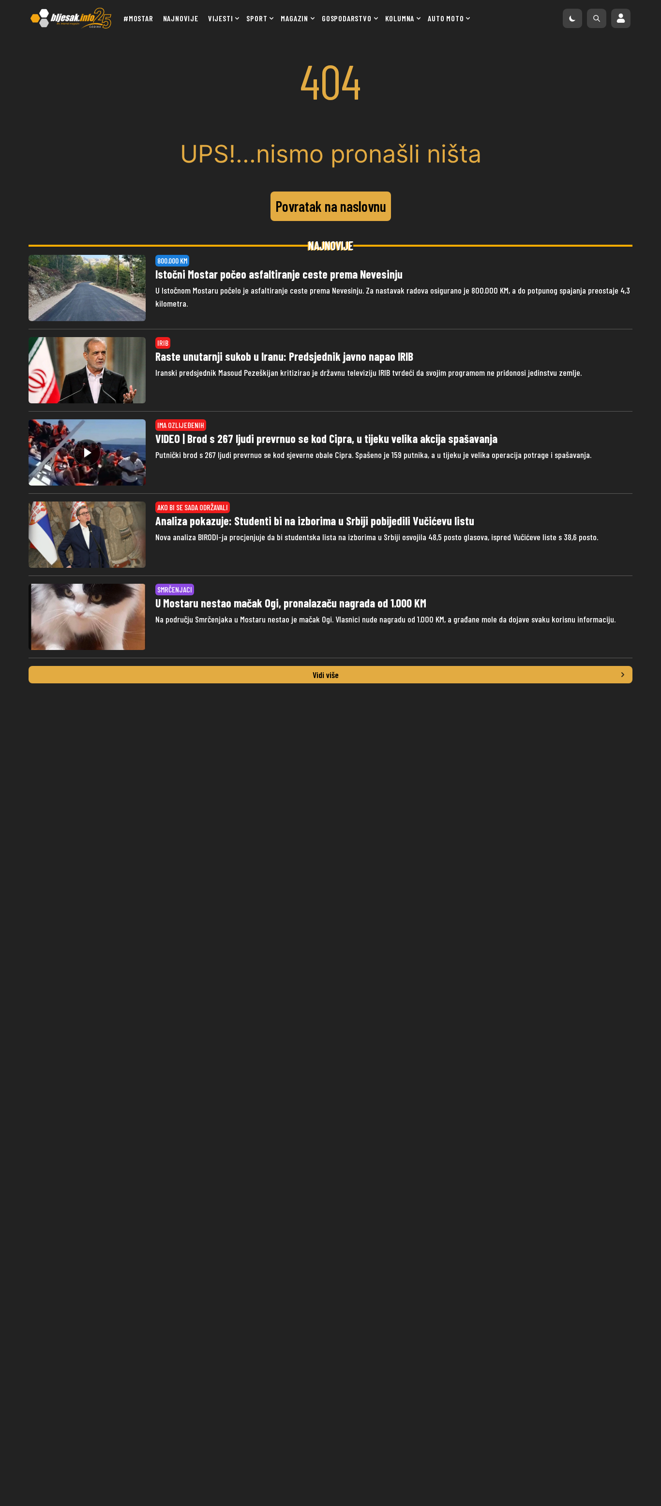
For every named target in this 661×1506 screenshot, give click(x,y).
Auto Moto (446, 18)
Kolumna (400, 18)
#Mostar (138, 18)
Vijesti (220, 18)
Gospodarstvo (347, 18)
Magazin (294, 18)
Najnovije (180, 18)
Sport (256, 18)
